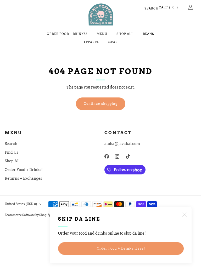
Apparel (91, 42)
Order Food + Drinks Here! (121, 248)
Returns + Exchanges (23, 178)
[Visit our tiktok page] (127, 156)
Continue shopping (101, 104)
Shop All (124, 34)
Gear (113, 42)
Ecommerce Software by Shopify (27, 215)
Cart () (168, 7)
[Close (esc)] (184, 214)
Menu (102, 34)
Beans (148, 34)
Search (146, 8)
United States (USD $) (21, 204)
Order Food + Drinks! (67, 34)
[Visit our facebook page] (106, 156)
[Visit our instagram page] (117, 156)
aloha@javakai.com (122, 144)
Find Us (11, 152)
